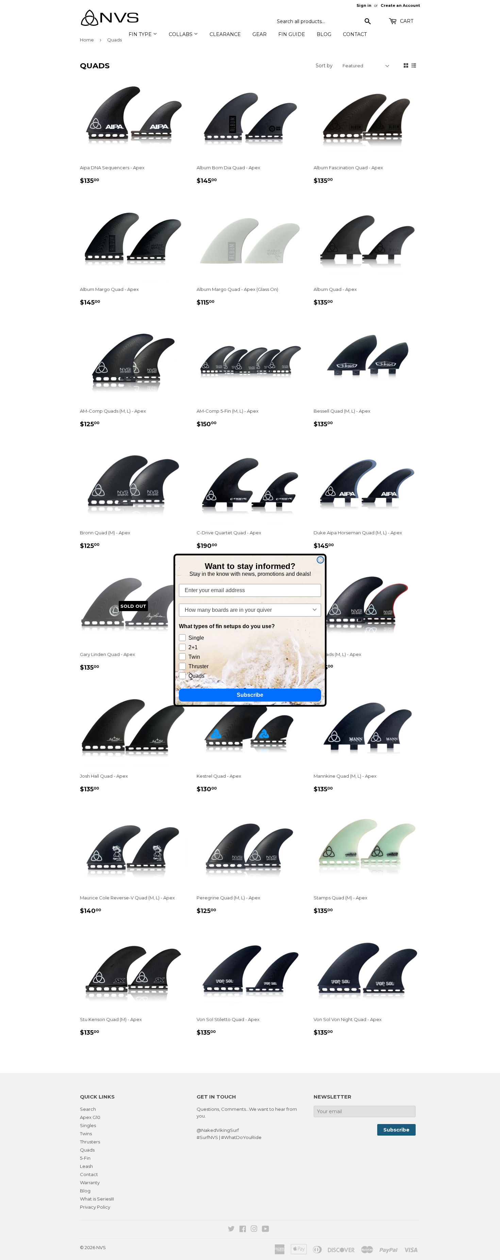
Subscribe (250, 695)
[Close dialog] (320, 559)
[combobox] (248, 610)
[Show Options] (314, 610)
